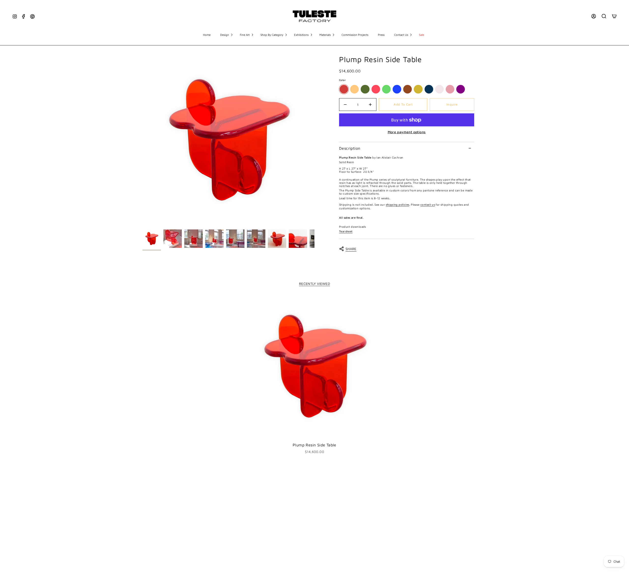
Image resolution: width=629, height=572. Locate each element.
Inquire (451, 104)
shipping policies (397, 204)
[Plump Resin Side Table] (314, 367)
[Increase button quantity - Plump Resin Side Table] (368, 104)
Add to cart (403, 104)
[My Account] (593, 16)
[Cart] (614, 16)
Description (349, 148)
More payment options (407, 132)
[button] (226, 35)
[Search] (604, 16)
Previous (142, 141)
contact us (427, 204)
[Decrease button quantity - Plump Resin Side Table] (346, 104)
